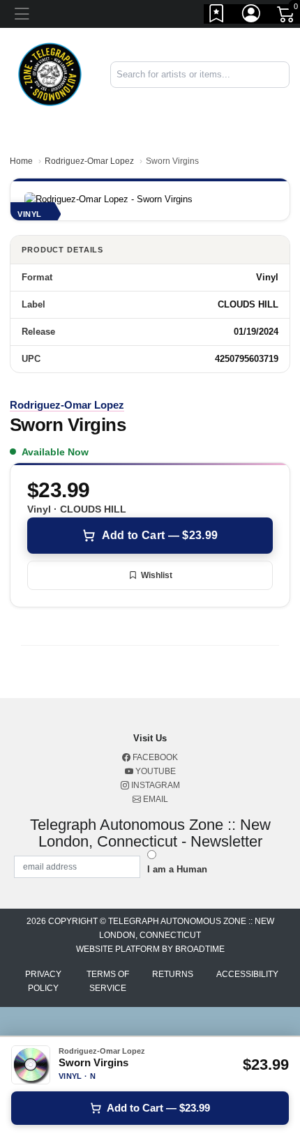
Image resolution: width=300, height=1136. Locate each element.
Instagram (154, 785)
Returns (172, 974)
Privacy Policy (43, 981)
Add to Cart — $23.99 (160, 535)
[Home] (49, 73)
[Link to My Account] (252, 16)
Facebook (154, 757)
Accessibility (247, 974)
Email (154, 799)
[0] (286, 17)
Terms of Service (108, 981)
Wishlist (156, 575)
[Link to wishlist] (217, 16)
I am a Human (177, 869)
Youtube (154, 771)
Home (21, 161)
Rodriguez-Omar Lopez (89, 161)
